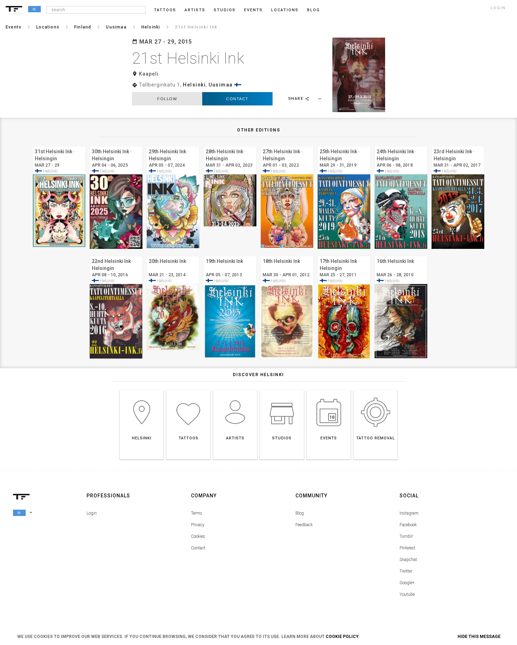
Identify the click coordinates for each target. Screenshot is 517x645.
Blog (299, 513)
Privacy (197, 524)
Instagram (409, 513)
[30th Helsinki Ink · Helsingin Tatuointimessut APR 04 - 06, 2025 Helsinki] (116, 145)
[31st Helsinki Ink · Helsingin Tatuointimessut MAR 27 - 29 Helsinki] (59, 145)
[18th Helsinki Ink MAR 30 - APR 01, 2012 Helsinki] (287, 255)
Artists (195, 10)
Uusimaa (221, 85)
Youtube (407, 594)
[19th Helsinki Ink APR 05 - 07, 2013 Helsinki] (230, 255)
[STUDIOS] (281, 390)
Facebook (408, 524)
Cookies (198, 536)
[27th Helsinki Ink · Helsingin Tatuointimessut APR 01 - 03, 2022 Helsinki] (287, 145)
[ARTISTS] (235, 390)
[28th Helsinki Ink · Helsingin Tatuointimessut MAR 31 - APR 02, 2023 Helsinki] (230, 145)
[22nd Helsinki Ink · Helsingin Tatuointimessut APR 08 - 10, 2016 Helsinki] (116, 255)
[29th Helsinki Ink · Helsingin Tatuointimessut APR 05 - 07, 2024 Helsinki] (173, 145)
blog (313, 10)
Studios (225, 10)
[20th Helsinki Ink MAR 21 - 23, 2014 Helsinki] (173, 255)
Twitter (406, 571)
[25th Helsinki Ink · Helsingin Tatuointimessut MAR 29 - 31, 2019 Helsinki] (344, 145)
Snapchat (408, 559)
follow (167, 99)
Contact (237, 99)
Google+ (407, 582)
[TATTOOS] (188, 390)
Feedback (304, 524)
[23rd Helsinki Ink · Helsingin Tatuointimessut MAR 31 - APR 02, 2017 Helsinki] (458, 145)
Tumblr (406, 536)
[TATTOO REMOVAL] (375, 390)
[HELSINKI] (141, 390)
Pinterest (407, 548)
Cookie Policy (342, 636)
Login (92, 513)
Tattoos (165, 10)
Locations (285, 10)
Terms (196, 513)
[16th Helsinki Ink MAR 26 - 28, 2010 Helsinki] (401, 255)
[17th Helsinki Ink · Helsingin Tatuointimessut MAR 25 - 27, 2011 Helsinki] (344, 255)
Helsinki (194, 85)
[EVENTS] (328, 390)
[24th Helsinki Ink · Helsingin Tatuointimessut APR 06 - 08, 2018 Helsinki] (401, 145)
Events (253, 10)
